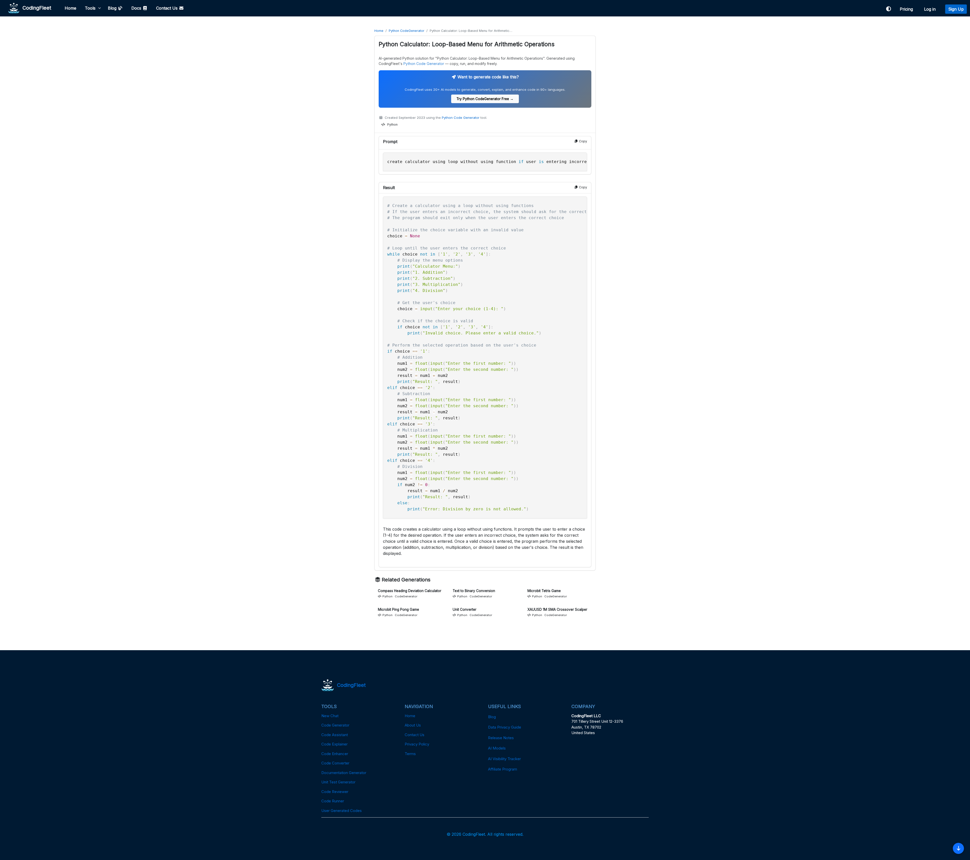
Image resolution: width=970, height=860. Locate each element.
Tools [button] (90, 8)
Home (70, 8)
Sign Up (956, 9)
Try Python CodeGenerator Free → (485, 99)
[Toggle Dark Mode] (888, 9)
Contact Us (167, 8)
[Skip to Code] (958, 848)
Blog (113, 8)
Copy (582, 141)
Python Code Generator (423, 63)
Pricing (907, 9)
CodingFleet (35, 8)
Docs (136, 8)
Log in (931, 9)
